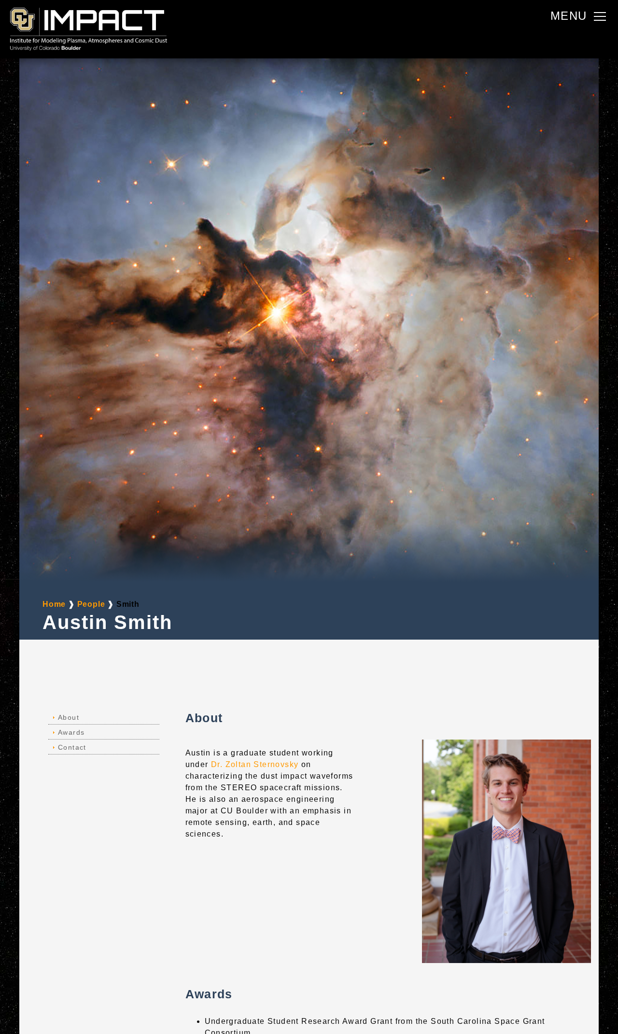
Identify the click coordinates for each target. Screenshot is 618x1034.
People (92, 604)
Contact (72, 747)
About (68, 717)
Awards (71, 732)
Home (55, 604)
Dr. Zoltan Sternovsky (254, 764)
